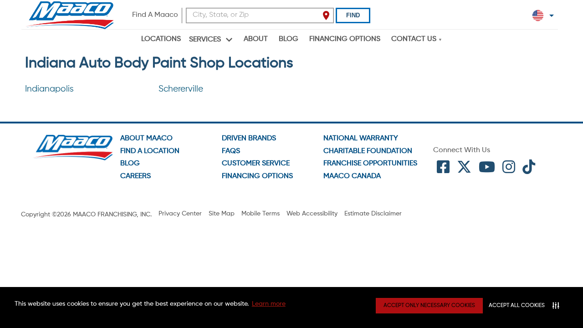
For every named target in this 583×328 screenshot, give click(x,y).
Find (353, 15)
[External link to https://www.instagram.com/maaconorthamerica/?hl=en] (509, 170)
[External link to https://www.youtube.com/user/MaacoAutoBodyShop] (487, 170)
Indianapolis (49, 89)
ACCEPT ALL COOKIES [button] (517, 305)
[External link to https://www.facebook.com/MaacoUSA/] (443, 170)
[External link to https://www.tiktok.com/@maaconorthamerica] (529, 170)
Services (205, 39)
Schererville (181, 89)
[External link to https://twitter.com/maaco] (464, 170)
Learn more (269, 304)
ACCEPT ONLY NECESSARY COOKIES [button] (429, 305)
